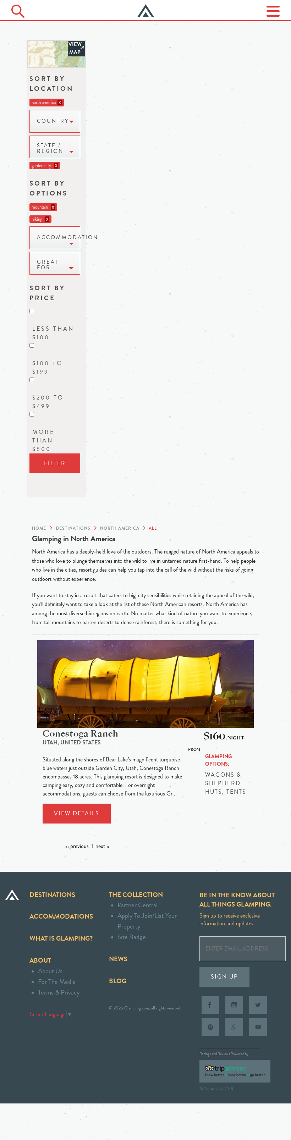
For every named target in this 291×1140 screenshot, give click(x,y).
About (40, 960)
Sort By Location (51, 83)
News (118, 959)
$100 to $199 (47, 367)
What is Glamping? (61, 938)
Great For (48, 264)
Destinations (52, 894)
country (53, 121)
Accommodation (58, 237)
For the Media (57, 981)
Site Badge (131, 937)
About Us (50, 971)
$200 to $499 (48, 401)
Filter (55, 463)
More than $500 (43, 440)
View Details (76, 813)
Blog (117, 981)
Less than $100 (53, 333)
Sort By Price (47, 293)
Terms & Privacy (59, 992)
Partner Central (137, 905)
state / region (50, 148)
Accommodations (61, 916)
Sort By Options (48, 188)
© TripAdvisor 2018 (216, 1089)
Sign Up (224, 977)
